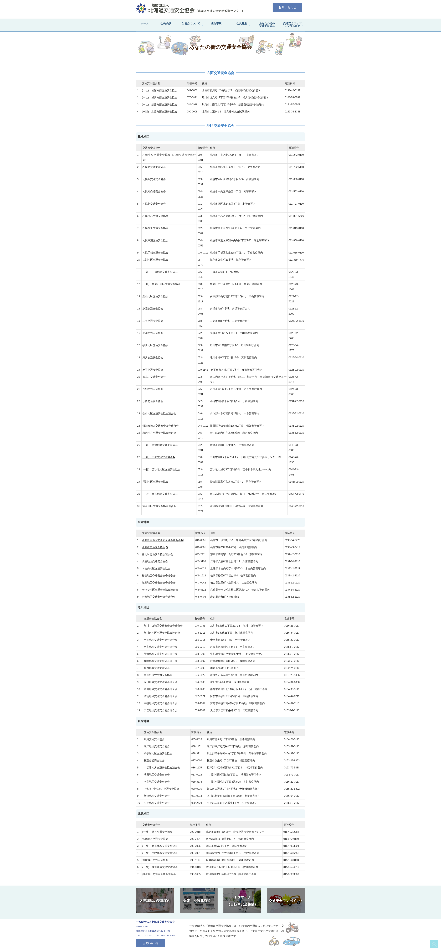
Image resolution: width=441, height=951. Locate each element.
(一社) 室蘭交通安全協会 (157, 457)
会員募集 (242, 23)
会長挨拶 (166, 23)
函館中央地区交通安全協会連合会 (161, 540)
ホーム (144, 23)
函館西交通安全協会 (153, 547)
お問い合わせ (287, 7)
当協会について (191, 23)
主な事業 (216, 23)
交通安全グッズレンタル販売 (292, 24)
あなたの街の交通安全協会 (267, 24)
